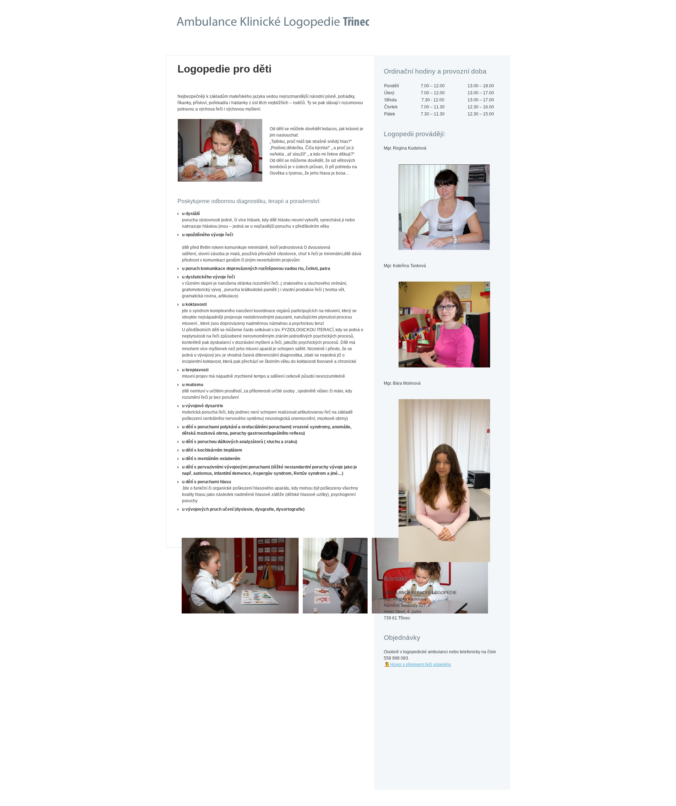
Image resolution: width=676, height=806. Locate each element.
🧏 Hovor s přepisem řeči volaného (417, 664)
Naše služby (396, 49)
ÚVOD (205, 47)
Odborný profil (336, 47)
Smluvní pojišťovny (271, 47)
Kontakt (466, 47)
